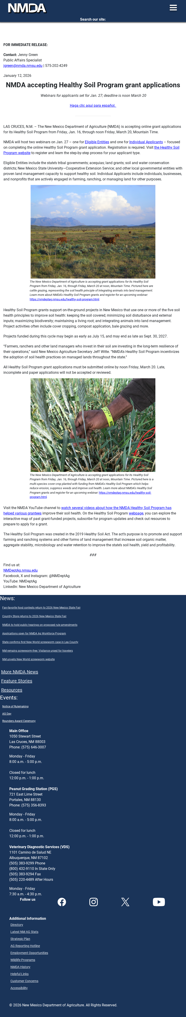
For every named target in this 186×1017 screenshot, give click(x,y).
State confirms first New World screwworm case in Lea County (40, 642)
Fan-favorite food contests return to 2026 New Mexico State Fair (41, 607)
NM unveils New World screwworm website (28, 659)
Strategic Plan (20, 939)
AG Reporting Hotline (25, 946)
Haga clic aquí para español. (93, 105)
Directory (16, 924)
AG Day (6, 713)
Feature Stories (16, 681)
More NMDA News (19, 672)
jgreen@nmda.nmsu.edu (22, 65)
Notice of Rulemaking (15, 706)
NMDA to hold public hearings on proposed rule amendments (39, 624)
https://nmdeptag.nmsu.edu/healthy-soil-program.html (64, 299)
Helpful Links (19, 974)
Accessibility (19, 988)
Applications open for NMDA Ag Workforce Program (34, 633)
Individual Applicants (146, 141)
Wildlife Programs (22, 960)
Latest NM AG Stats (24, 932)
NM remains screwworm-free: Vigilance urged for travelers (37, 650)
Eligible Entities (97, 141)
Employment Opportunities (29, 953)
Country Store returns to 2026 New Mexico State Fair (34, 616)
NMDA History (20, 967)
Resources (11, 690)
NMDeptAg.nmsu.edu (20, 570)
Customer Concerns (24, 981)
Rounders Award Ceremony (19, 721)
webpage (136, 513)
